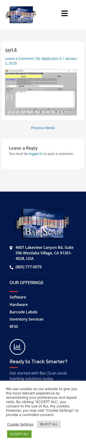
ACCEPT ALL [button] (19, 434)
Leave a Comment (19, 58)
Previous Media (43, 128)
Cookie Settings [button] (20, 424)
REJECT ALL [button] (49, 424)
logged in (36, 154)
